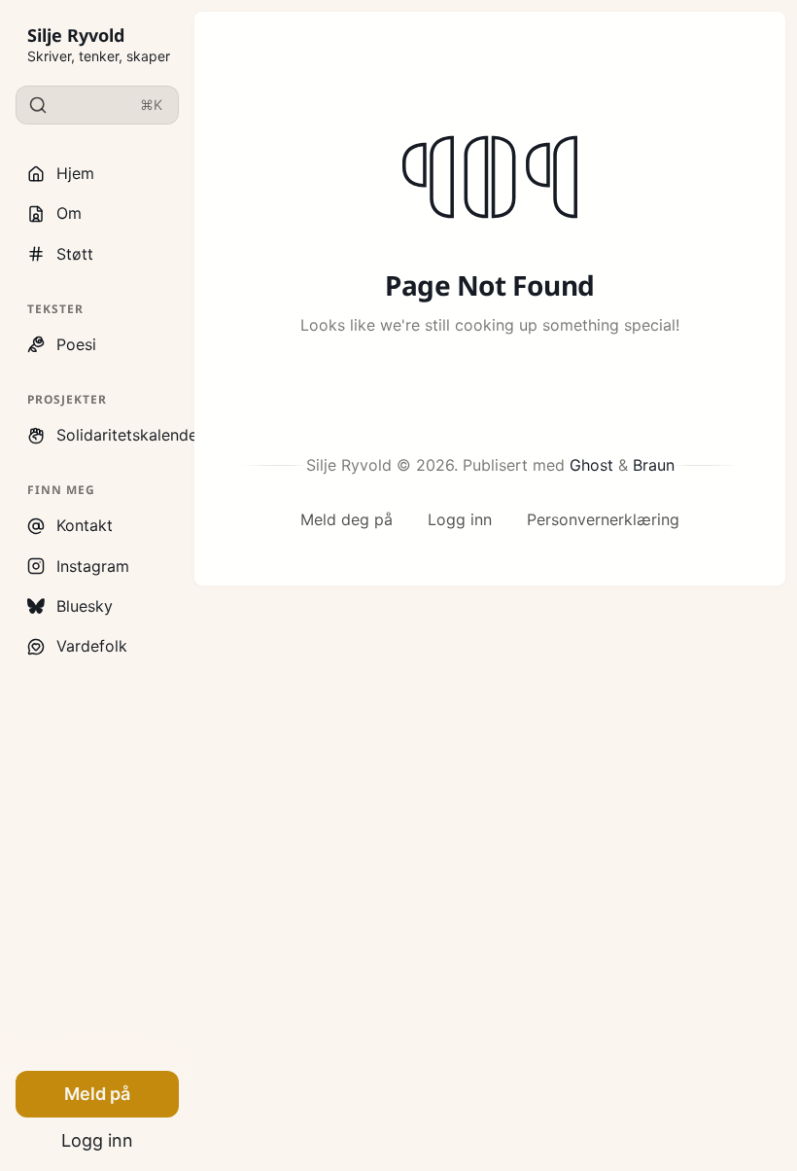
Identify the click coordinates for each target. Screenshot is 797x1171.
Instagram (92, 566)
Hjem (75, 173)
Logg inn (97, 1140)
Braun (654, 465)
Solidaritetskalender (117, 434)
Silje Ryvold (75, 35)
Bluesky (84, 606)
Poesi (76, 344)
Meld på (97, 1093)
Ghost (591, 465)
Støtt (74, 254)
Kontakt (84, 525)
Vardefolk (91, 646)
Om (69, 213)
